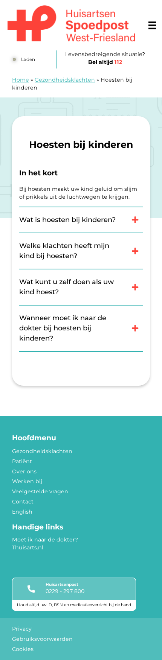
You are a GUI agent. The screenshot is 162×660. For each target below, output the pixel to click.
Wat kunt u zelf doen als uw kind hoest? (66, 287)
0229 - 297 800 (65, 591)
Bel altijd (105, 62)
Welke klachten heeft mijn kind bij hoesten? (64, 251)
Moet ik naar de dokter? (45, 539)
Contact (23, 501)
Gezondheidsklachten (65, 79)
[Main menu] (152, 25)
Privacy (22, 628)
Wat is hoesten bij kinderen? (67, 220)
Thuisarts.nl (27, 547)
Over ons (24, 471)
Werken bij (27, 481)
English (22, 511)
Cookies (23, 649)
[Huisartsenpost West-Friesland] (71, 23)
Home (20, 79)
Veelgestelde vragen (40, 491)
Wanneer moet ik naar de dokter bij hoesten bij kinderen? (62, 328)
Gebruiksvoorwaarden (42, 639)
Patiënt (22, 461)
